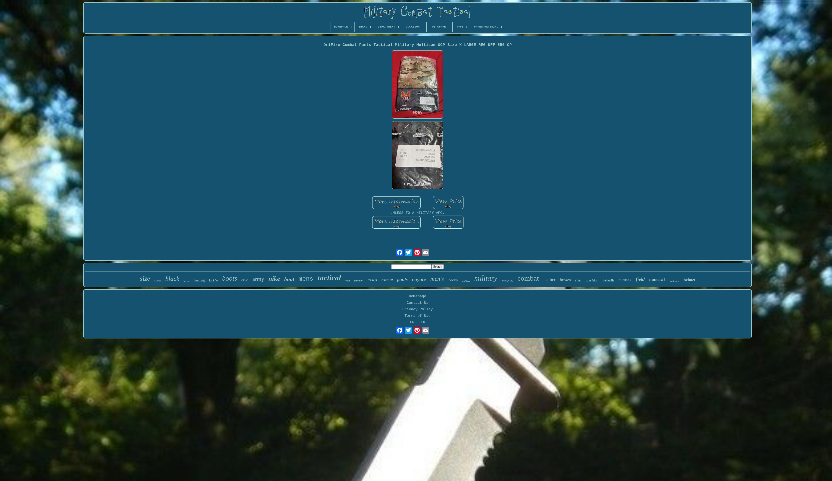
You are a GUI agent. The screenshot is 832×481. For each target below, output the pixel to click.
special (657, 280)
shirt (578, 280)
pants (402, 279)
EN (412, 322)
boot (289, 279)
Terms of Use (418, 316)
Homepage (417, 296)
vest (347, 280)
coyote (419, 279)
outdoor (625, 280)
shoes (157, 280)
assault (387, 280)
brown (565, 279)
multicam (674, 281)
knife (213, 280)
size (145, 278)
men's (437, 279)
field (640, 279)
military (485, 278)
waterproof (507, 280)
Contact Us (417, 303)
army (258, 279)
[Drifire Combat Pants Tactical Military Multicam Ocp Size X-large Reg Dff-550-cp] (417, 85)
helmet (689, 280)
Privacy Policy (417, 309)
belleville (608, 280)
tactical (329, 278)
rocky (453, 280)
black (172, 278)
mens (306, 279)
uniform (466, 281)
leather (549, 279)
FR (423, 322)
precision (592, 280)
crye (244, 280)
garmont (358, 280)
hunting (199, 280)
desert (372, 280)
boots (229, 278)
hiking (187, 281)
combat (528, 278)
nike (274, 278)
